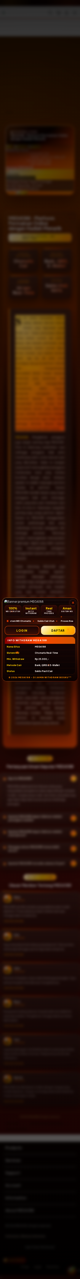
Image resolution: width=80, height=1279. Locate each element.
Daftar (58, 630)
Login (22, 630)
